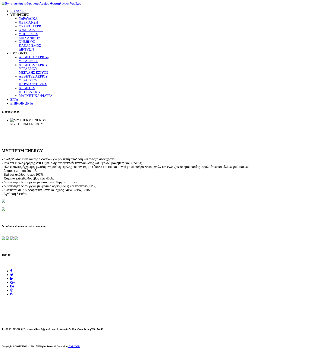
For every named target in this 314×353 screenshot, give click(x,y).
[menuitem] (18, 11)
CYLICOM (74, 346)
